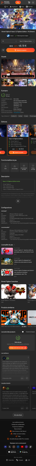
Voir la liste (16, 99)
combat (20, 116)
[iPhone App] (12, 452)
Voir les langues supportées (20, 100)
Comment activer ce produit (20, 102)
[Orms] (4, 388)
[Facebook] (18, 446)
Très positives (17, 112)
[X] (9, 446)
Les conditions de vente (18, 422)
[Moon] (34, 388)
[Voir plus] (15, 368)
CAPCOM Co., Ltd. (18, 104)
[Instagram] (13, 446)
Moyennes (16, 110)
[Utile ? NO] (26, 378)
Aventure (19, 109)
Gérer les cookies (18, 457)
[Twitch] (26, 446)
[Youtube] (22, 446)
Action (15, 109)
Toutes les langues (30, 331)
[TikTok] (30, 446)
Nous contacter (18, 429)
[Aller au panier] (29, 2)
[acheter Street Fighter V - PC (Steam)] (13, 291)
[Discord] (5, 446)
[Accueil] (5, 2)
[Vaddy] (4, 358)
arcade (26, 116)
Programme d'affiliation (18, 426)
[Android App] (23, 452)
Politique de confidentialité (18, 424)
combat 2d (13, 116)
